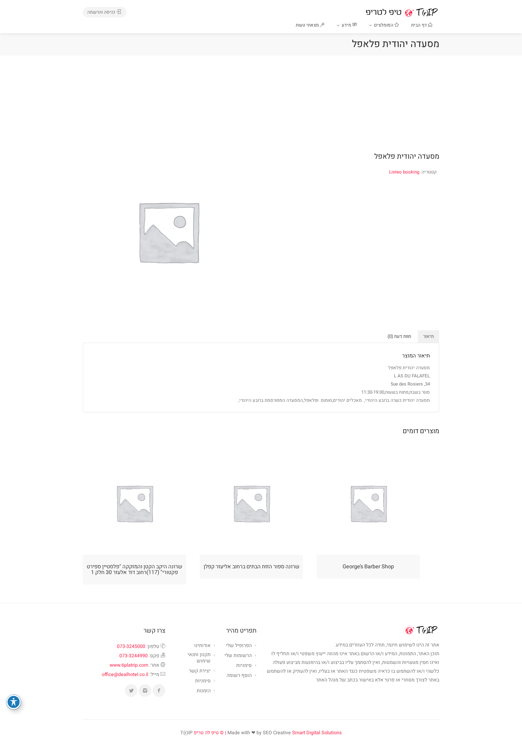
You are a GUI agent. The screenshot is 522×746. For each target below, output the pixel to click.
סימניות (203, 681)
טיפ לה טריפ (206, 732)
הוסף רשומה (239, 675)
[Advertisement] (261, 101)
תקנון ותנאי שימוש (199, 658)
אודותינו (202, 646)
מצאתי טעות (308, 25)
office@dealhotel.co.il (125, 674)
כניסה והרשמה (101, 12)
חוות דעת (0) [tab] (399, 336)
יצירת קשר (200, 671)
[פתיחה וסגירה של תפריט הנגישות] (13, 702)
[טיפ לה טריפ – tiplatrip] (401, 12)
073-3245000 (131, 646)
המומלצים (384, 25)
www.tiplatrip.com (129, 665)
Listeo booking (404, 172)
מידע (347, 25)
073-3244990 (133, 655)
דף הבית (419, 25)
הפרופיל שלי (239, 646)
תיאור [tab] (428, 336)
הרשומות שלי (238, 655)
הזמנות (204, 691)
